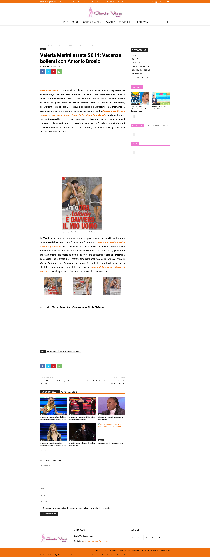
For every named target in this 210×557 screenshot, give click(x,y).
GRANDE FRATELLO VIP (141, 70)
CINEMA (156, 125)
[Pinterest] (160, 1)
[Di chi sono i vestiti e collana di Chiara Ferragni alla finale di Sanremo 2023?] (53, 406)
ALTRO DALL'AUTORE (69, 392)
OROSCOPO (136, 62)
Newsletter (135, 550)
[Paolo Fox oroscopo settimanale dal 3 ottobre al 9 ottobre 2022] (140, 98)
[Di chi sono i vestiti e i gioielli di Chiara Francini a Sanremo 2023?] (82, 406)
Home (42, 46)
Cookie (113, 555)
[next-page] (45, 450)
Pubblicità (154, 550)
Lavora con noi (165, 550)
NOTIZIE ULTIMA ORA (85, 2)
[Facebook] (152, 1)
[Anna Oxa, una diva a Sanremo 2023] (111, 432)
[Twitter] (164, 1)
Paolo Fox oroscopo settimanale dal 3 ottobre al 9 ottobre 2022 (139, 109)
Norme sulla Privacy (124, 555)
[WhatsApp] (59, 71)
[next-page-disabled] (135, 134)
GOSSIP (73, 2)
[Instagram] (156, 1)
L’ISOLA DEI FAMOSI (140, 77)
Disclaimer (145, 550)
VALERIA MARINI (52, 351)
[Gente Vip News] (105, 11)
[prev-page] (41, 450)
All (149, 125)
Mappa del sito (125, 550)
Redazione (45, 66)
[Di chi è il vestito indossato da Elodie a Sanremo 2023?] (82, 432)
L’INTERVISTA (120, 2)
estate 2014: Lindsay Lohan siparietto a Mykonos (56, 382)
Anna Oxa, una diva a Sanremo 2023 (110, 443)
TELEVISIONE (108, 2)
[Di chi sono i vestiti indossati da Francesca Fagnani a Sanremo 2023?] (53, 432)
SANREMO (99, 2)
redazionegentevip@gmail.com (95, 541)
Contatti (105, 550)
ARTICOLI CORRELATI (50, 392)
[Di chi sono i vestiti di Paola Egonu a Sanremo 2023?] (111, 406)
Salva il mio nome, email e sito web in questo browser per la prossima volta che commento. (76, 508)
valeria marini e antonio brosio (70, 351)
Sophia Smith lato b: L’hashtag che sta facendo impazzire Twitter (106, 382)
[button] (167, 22)
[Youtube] (168, 1)
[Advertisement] (105, 36)
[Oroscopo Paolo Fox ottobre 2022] (161, 98)
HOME (67, 2)
